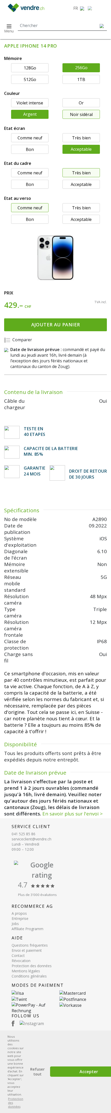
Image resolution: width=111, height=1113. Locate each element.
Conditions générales (29, 976)
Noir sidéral (81, 114)
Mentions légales (26, 970)
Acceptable (81, 149)
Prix (8, 293)
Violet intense (30, 103)
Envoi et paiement (27, 950)
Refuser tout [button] (37, 1071)
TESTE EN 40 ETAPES (34, 431)
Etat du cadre (17, 163)
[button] (78, 8)
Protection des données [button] (15, 1102)
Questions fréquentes (30, 945)
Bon (30, 149)
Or (81, 103)
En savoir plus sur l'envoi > (72, 813)
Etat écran (14, 128)
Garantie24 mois (34, 471)
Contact (18, 955)
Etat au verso (17, 198)
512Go (30, 79)
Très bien (81, 138)
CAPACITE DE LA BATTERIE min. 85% (51, 451)
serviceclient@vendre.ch (31, 839)
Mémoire (13, 58)
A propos (19, 913)
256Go (81, 67)
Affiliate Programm (27, 928)
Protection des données (32, 965)
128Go (30, 68)
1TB (81, 79)
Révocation (21, 960)
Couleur (12, 93)
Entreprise (20, 918)
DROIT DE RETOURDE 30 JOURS (88, 474)
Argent (30, 114)
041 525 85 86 (23, 833)
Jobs (15, 923)
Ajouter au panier (55, 324)
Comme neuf (30, 138)
